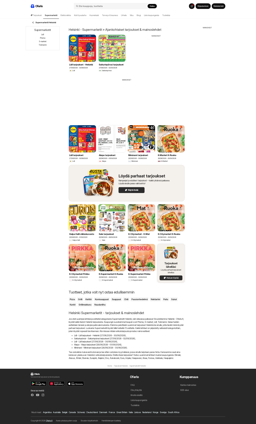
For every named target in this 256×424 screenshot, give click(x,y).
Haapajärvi (168, 358)
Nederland (146, 412)
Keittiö (88, 299)
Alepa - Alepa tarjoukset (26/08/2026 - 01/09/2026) (97, 344)
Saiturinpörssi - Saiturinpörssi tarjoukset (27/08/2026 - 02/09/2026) (104, 338)
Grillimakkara (85, 304)
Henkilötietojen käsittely (111, 420)
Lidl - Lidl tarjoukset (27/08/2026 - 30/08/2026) (95, 341)
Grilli (80, 299)
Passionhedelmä (139, 299)
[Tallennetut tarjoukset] (192, 6)
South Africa (173, 412)
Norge (155, 412)
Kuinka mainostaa (188, 385)
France (112, 412)
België (64, 412)
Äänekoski (114, 358)
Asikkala (159, 358)
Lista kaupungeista (151, 15)
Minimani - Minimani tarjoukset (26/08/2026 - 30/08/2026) (100, 347)
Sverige (163, 412)
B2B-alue (184, 390)
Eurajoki (93, 358)
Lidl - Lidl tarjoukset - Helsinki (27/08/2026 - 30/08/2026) (100, 335)
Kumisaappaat (102, 299)
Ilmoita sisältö (137, 395)
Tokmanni (162, 322)
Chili (126, 299)
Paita (165, 299)
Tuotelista (166, 15)
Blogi (139, 15)
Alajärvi (101, 358)
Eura (122, 358)
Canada (72, 412)
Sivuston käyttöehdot (89, 420)
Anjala (128, 358)
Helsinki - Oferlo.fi (175, 319)
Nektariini (155, 299)
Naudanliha (99, 304)
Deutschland (92, 412)
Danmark (103, 412)
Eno (107, 358)
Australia (57, 412)
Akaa (144, 358)
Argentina (47, 412)
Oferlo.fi (49, 420)
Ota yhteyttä (136, 390)
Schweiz (81, 412)
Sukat (174, 299)
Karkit (72, 304)
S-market (149, 322)
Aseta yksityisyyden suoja (66, 420)
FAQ (133, 385)
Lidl (155, 322)
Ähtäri (78, 358)
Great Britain (121, 412)
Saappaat (116, 299)
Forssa (151, 358)
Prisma (140, 322)
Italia (131, 412)
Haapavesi (136, 358)
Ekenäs (85, 358)
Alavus (72, 358)
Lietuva (137, 412)
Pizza (72, 299)
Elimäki (178, 355)
